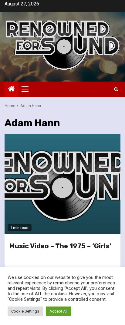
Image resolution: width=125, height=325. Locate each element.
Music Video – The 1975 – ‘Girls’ (60, 246)
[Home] (11, 89)
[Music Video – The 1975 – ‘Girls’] (62, 184)
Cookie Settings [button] (25, 311)
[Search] (116, 89)
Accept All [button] (58, 311)
